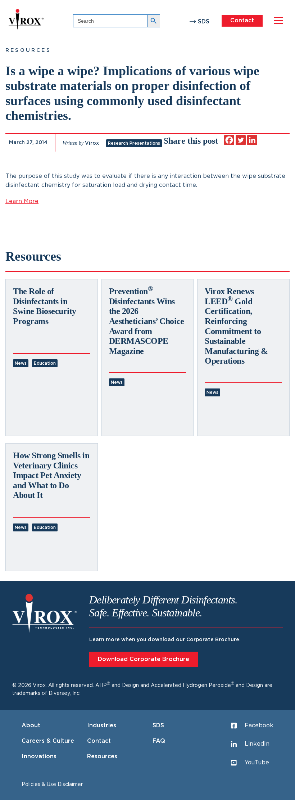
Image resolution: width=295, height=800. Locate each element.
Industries (101, 725)
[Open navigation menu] (278, 20)
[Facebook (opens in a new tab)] (7, 382)
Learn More (21, 201)
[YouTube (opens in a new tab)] (7, 417)
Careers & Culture (48, 741)
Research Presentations (134, 143)
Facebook (259, 725)
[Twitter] (241, 140)
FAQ (159, 741)
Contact (242, 20)
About (31, 725)
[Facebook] (229, 140)
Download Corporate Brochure (143, 659)
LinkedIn (257, 744)
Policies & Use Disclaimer (52, 784)
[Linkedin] (252, 140)
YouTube (257, 762)
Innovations (39, 756)
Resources (28, 50)
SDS (203, 21)
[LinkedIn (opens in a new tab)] (7, 400)
